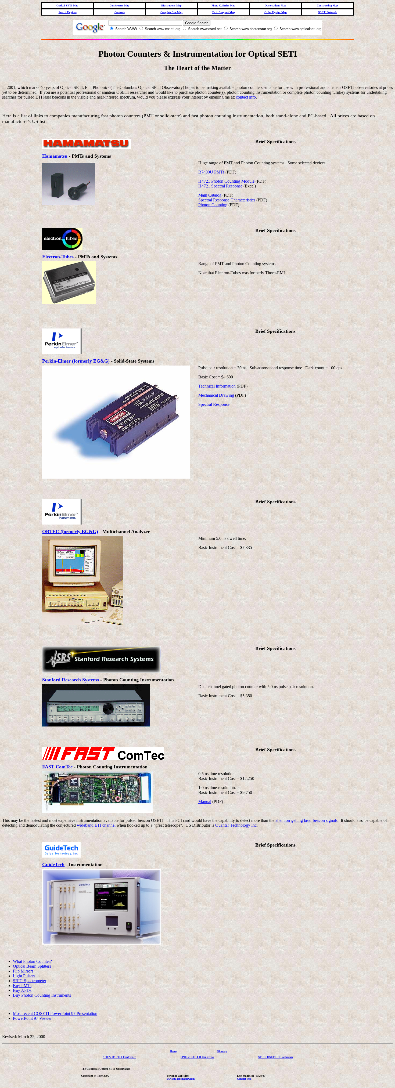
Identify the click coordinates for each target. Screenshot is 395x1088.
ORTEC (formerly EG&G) (70, 531)
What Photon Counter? (32, 961)
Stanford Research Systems (70, 679)
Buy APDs (22, 990)
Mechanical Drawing (216, 395)
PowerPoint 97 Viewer (32, 1018)
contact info (246, 97)
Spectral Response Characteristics (227, 200)
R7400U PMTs (211, 172)
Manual (204, 801)
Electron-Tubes (58, 256)
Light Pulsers (24, 976)
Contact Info (244, 1078)
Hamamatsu (54, 156)
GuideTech (53, 864)
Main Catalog (209, 195)
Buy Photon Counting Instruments (42, 995)
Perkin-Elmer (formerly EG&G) (76, 361)
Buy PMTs (22, 985)
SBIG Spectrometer (29, 980)
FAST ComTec (57, 766)
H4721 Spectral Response (220, 186)
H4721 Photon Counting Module (226, 181)
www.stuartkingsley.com (181, 1078)
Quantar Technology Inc (236, 825)
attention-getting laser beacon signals (306, 820)
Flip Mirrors (23, 971)
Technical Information (217, 386)
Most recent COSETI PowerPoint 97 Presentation (55, 1013)
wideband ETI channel (96, 825)
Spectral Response (213, 404)
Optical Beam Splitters (32, 966)
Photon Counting (212, 205)
